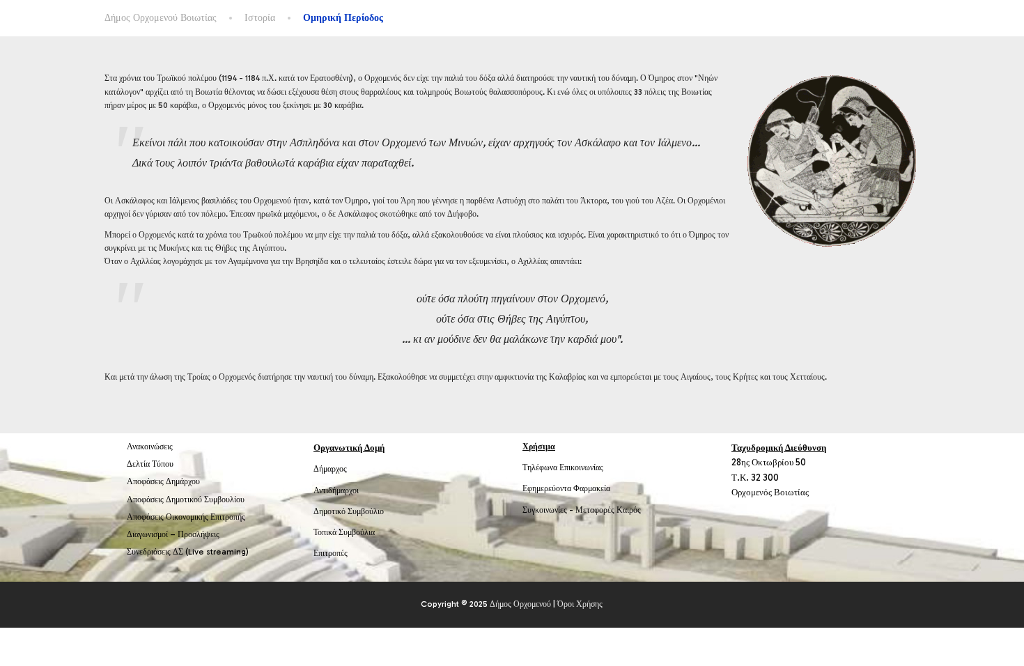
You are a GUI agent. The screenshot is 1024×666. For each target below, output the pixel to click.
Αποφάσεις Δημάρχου (163, 481)
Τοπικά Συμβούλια (344, 532)
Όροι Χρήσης (580, 604)
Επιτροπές (330, 553)
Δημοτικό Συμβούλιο (348, 511)
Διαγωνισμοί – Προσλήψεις (173, 534)
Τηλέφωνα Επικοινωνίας (562, 467)
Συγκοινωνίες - (548, 510)
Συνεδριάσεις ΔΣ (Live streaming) (188, 552)
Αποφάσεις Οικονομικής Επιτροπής (186, 517)
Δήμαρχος (330, 469)
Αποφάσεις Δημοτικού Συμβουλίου (186, 499)
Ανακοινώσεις (150, 446)
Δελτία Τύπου (150, 464)
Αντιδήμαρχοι (336, 490)
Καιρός (628, 510)
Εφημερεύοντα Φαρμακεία (566, 488)
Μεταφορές (594, 510)
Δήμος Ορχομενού (520, 604)
